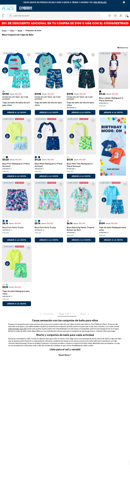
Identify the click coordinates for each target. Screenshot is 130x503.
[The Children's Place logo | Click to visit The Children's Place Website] (8, 8)
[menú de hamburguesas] (3, 15)
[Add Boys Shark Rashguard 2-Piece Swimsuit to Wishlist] (61, 120)
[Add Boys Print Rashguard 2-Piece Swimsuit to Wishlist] (29, 120)
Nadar (20, 30)
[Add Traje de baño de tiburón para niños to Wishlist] (61, 55)
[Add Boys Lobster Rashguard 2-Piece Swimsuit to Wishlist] (125, 55)
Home (4, 30)
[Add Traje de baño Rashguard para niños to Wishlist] (125, 184)
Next (83, 313)
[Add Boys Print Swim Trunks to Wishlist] (29, 184)
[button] (115, 16)
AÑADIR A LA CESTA (16, 112)
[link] (110, 16)
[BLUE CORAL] (36, 221)
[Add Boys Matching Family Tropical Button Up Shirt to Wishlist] (93, 184)
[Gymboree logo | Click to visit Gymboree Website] (26, 8)
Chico (12, 30)
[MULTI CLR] (3, 157)
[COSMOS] (68, 221)
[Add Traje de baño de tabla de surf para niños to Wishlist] (29, 55)
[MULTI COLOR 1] (3, 285)
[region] (65, 2)
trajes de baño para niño (17, 329)
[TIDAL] (3, 221)
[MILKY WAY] (100, 91)
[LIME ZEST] (68, 157)
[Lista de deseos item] (116, 17)
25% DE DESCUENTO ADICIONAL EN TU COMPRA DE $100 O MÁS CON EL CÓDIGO (65, 23)
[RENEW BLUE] (7, 221)
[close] (124, 2)
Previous (48, 313)
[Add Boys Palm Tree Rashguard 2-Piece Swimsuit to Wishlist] (93, 120)
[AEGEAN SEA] (3, 91)
